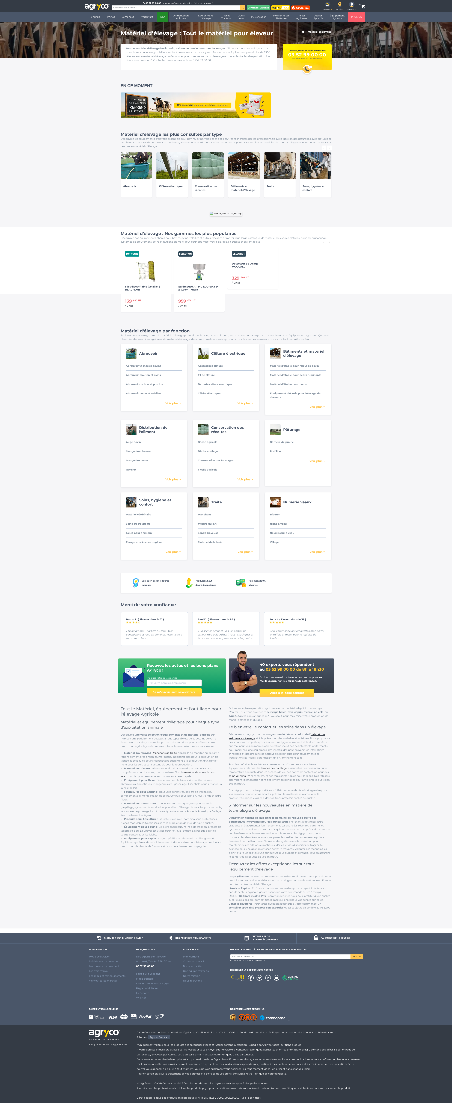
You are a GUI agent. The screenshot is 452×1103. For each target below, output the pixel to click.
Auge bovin (133, 442)
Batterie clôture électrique (215, 384)
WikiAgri (141, 997)
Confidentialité (205, 1032)
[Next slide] (329, 148)
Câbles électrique (209, 393)
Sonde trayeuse (208, 533)
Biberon (275, 514)
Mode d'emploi (145, 978)
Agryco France (158, 1037)
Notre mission (191, 975)
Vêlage (274, 542)
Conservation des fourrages (216, 460)
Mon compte (191, 956)
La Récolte (142, 993)
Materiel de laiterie (210, 542)
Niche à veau (278, 523)
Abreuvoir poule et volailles (143, 393)
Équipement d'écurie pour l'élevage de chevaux (295, 395)
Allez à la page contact (287, 693)
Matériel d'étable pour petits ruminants (295, 375)
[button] (328, 6)
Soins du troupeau (138, 523)
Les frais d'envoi (98, 971)
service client (186, 3)
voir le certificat (251, 1097)
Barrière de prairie (282, 442)
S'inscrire (356, 956)
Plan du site (325, 1032)
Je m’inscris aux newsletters (174, 692)
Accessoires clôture (210, 365)
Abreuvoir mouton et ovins (143, 375)
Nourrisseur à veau (282, 533)
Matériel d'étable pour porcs (288, 384)
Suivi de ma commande (103, 961)
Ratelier (131, 469)
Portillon (275, 451)
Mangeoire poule (137, 460)
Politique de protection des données (291, 1032)
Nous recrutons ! (193, 980)
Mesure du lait (207, 523)
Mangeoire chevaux (138, 451)
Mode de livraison (99, 956)
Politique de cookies (251, 1032)
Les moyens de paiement (104, 966)
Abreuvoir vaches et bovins (143, 365)
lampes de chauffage (274, 768)
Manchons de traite (165, 752)
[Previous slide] (324, 148)
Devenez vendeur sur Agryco (153, 983)
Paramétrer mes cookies (151, 1032)
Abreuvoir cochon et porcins (144, 384)
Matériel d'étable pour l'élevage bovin (294, 365)
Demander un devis (258, 7)
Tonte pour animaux (139, 533)
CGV (232, 1032)
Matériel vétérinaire (138, 514)
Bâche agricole (207, 442)
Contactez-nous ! (193, 961)
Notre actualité (192, 966)
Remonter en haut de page (443, 1087)
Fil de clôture (206, 375)
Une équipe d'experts (196, 971)
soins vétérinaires (239, 775)
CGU (222, 1032)
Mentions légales (181, 1032)
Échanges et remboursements (107, 975)
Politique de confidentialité (269, 1073)
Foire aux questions (148, 973)
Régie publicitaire (146, 988)
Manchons (204, 514)
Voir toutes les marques (103, 980)
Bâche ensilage (208, 451)
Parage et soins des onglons (144, 542)
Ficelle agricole (207, 469)
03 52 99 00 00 (153, 3)
